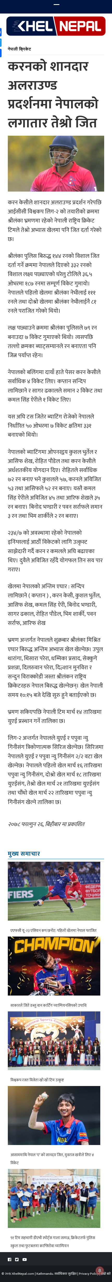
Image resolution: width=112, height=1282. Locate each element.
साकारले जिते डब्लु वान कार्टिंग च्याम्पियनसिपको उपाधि (48, 1005)
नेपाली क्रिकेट (19, 49)
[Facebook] (9, 1260)
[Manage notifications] (100, 1270)
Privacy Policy (89, 1274)
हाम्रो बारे (106, 1274)
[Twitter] (16, 1260)
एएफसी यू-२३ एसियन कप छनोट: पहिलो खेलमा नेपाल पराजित (53, 930)
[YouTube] (24, 1260)
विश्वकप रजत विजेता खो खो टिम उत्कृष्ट (37, 1080)
